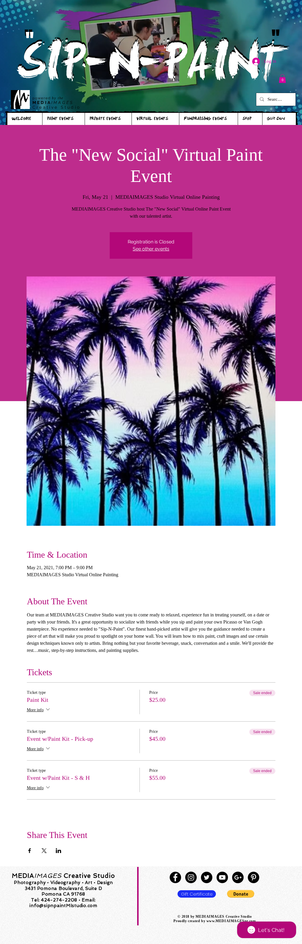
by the (57, 98)
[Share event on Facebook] (29, 850)
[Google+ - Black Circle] (238, 877)
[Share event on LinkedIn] (58, 850)
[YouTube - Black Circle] (222, 877)
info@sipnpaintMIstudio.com (63, 905)
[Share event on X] (44, 850)
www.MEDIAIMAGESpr (227, 921)
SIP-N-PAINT (151, 67)
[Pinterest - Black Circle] (253, 877)
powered (42, 98)
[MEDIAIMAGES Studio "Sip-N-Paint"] (175, 877)
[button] (282, 78)
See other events (151, 249)
